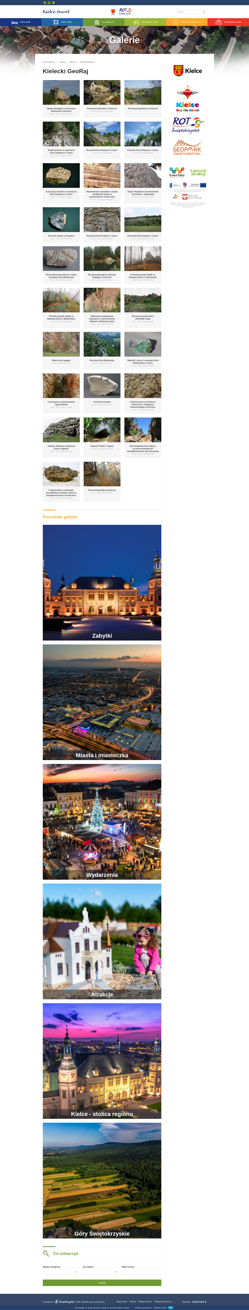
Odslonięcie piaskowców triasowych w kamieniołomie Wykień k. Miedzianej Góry (102, 318)
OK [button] (170, 1308)
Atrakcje (102, 994)
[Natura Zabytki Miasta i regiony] (60, 1272)
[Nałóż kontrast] (53, 2)
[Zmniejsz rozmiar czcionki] (49, 2)
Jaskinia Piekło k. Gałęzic (102, 446)
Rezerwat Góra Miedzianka (102, 360)
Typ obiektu (88, 1267)
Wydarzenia (102, 875)
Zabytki (102, 636)
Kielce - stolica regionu (102, 1114)
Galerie (62, 62)
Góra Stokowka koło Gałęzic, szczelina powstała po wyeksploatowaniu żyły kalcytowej (143, 448)
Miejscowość (128, 1267)
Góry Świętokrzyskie (102, 1233)
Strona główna (49, 62)
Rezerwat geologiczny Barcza (102, 490)
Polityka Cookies (145, 1302)
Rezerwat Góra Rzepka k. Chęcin (102, 236)
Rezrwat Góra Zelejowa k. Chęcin (102, 150)
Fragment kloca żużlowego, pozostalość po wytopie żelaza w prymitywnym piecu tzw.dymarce (61, 492)
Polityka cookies (160, 1308)
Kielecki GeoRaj (87, 62)
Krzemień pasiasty (102, 402)
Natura (73, 62)
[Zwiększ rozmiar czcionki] (45, 2)
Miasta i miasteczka (102, 755)
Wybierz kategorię (51, 1267)
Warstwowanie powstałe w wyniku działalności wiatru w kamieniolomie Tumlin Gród (102, 194)
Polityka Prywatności (162, 1302)
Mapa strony (122, 1302)
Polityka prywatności (143, 1308)
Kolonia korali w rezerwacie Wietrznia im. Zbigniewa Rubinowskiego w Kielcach (143, 404)
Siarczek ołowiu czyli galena (61, 236)
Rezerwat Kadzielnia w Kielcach (102, 108)
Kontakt (133, 1302)
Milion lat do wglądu (61, 360)
